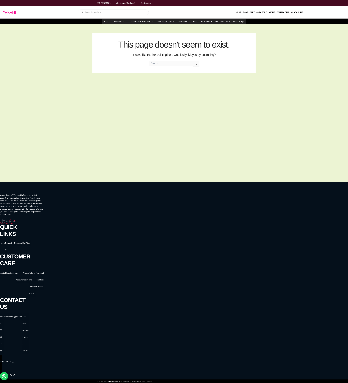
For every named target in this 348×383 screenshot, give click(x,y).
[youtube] (254, 3)
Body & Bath (119, 21)
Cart (252, 12)
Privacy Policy (26, 276)
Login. (2, 273)
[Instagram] (249, 3)
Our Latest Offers (222, 21)
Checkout (261, 12)
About (271, 12)
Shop (245, 12)
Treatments (182, 21)
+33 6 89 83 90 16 (1, 333)
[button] (4, 376)
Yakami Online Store (115, 381)
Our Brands (205, 21)
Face (106, 21)
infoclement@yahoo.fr (13, 316)
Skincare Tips (238, 21)
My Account (296, 12)
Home (238, 12)
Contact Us (283, 12)
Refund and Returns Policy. (32, 283)
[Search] (82, 12)
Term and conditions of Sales (40, 280)
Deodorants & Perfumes (140, 21)
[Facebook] (243, 3)
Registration (10, 273)
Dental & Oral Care (164, 21)
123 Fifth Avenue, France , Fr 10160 (25, 333)
